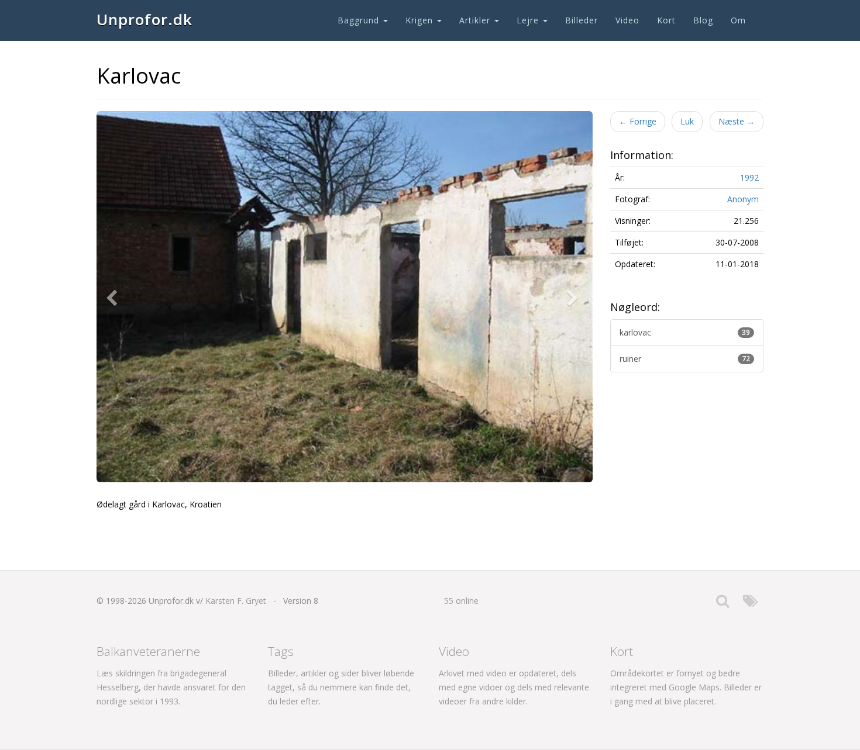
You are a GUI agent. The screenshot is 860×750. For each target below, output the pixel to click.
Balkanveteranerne (148, 651)
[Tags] (750, 603)
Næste (736, 121)
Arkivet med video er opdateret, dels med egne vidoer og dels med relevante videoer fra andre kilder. (514, 687)
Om (738, 20)
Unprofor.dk (144, 19)
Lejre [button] (529, 20)
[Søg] (722, 603)
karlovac (685, 332)
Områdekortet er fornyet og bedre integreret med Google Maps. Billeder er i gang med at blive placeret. (686, 687)
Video (627, 20)
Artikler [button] (476, 20)
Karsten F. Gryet (235, 600)
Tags (281, 651)
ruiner (685, 358)
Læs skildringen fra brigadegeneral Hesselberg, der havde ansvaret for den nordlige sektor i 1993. (171, 687)
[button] (114, 297)
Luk (687, 121)
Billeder (581, 20)
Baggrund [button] (360, 20)
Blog (703, 20)
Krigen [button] (420, 20)
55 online (461, 600)
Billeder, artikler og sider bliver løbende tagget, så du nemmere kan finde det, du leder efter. (341, 687)
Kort (666, 20)
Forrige (637, 121)
